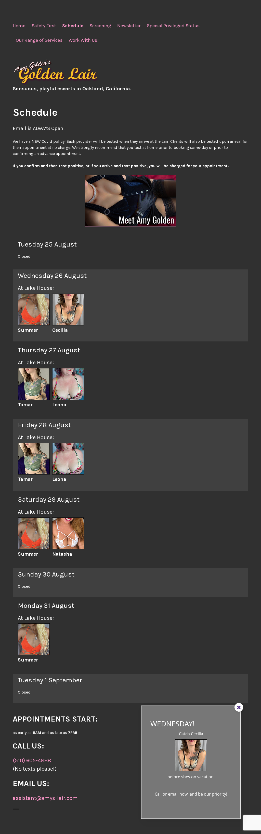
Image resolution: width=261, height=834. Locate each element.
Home (19, 25)
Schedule (72, 25)
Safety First (44, 25)
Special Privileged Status (173, 25)
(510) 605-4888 (32, 760)
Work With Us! (84, 40)
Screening (100, 25)
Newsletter (129, 25)
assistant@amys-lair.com (45, 798)
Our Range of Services (39, 40)
